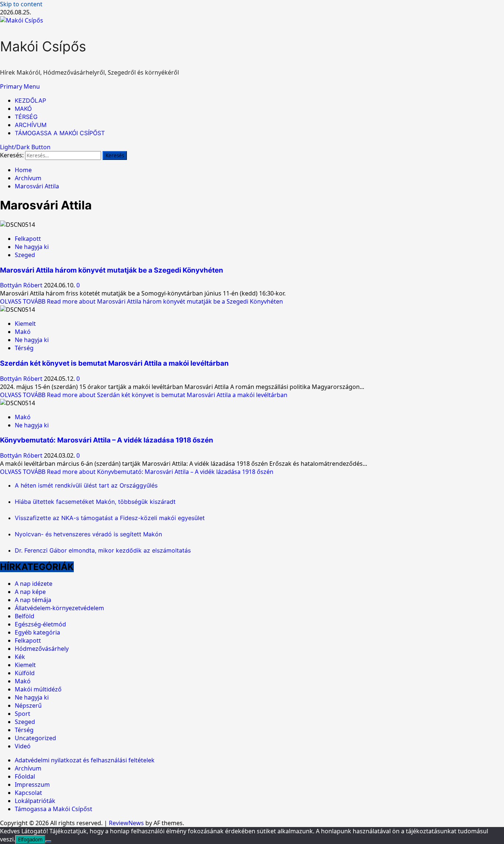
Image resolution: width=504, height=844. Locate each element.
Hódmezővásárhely (42, 649)
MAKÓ (23, 108)
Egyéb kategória (37, 632)
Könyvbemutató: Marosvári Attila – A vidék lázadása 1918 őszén (106, 440)
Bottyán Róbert (22, 285)
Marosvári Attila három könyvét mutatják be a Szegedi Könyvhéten (111, 270)
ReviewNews (126, 823)
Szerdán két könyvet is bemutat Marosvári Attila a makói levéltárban (114, 363)
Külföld (25, 673)
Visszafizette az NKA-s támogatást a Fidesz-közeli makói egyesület (110, 518)
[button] (20, 86)
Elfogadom (30, 839)
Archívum (28, 768)
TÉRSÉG (26, 116)
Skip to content (21, 4)
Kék (20, 657)
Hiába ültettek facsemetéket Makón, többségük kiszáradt (95, 501)
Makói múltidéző (38, 689)
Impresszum (32, 784)
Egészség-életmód (40, 624)
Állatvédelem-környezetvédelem (59, 608)
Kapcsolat (28, 793)
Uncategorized (35, 738)
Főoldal (25, 776)
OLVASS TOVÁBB (141, 301)
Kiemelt (25, 324)
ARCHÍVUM (30, 125)
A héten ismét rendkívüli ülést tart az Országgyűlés (86, 485)
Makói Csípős (43, 46)
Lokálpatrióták (35, 801)
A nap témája (33, 600)
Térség (24, 348)
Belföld (24, 616)
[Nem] (48, 841)
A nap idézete (33, 584)
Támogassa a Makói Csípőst (53, 809)
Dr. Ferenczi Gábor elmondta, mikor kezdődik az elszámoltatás (103, 550)
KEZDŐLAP (30, 100)
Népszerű (28, 705)
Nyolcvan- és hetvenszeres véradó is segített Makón (88, 534)
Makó (23, 332)
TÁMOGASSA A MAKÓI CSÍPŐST (60, 133)
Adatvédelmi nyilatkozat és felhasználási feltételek (85, 760)
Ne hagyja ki (32, 247)
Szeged (25, 255)
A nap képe (30, 592)
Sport (22, 714)
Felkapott (28, 239)
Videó (23, 746)
